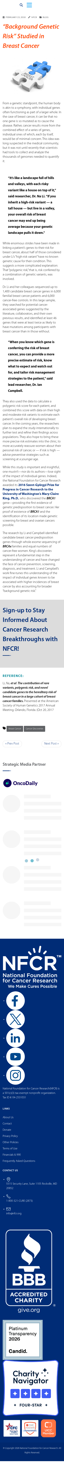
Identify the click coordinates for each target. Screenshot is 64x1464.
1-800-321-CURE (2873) (19, 1203)
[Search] (21, 6)
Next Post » (51, 746)
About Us (8, 1120)
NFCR (34, 20)
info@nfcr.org (14, 1216)
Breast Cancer (15, 731)
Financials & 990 (12, 1157)
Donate (7, 1132)
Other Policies (10, 1145)
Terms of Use (10, 1151)
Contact (7, 1126)
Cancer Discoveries (34, 731)
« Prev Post (12, 746)
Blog (46, 20)
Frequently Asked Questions (19, 1164)
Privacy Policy (10, 1139)
